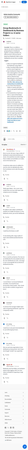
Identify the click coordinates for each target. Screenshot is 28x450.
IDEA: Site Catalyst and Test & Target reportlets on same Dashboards (14, 120)
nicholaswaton (9, 227)
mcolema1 (8, 41)
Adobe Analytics (5, 6)
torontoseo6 (9, 302)
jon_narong (9, 324)
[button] (8, 38)
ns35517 (8, 205)
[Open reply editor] (14, 139)
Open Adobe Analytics (12, 17)
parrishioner (9, 253)
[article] (14, 164)
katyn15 (8, 278)
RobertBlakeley (9, 149)
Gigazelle (8, 364)
